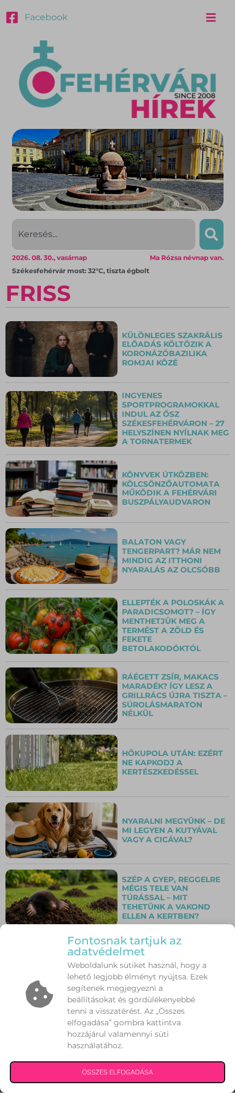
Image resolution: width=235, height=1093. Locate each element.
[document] (117, 546)
